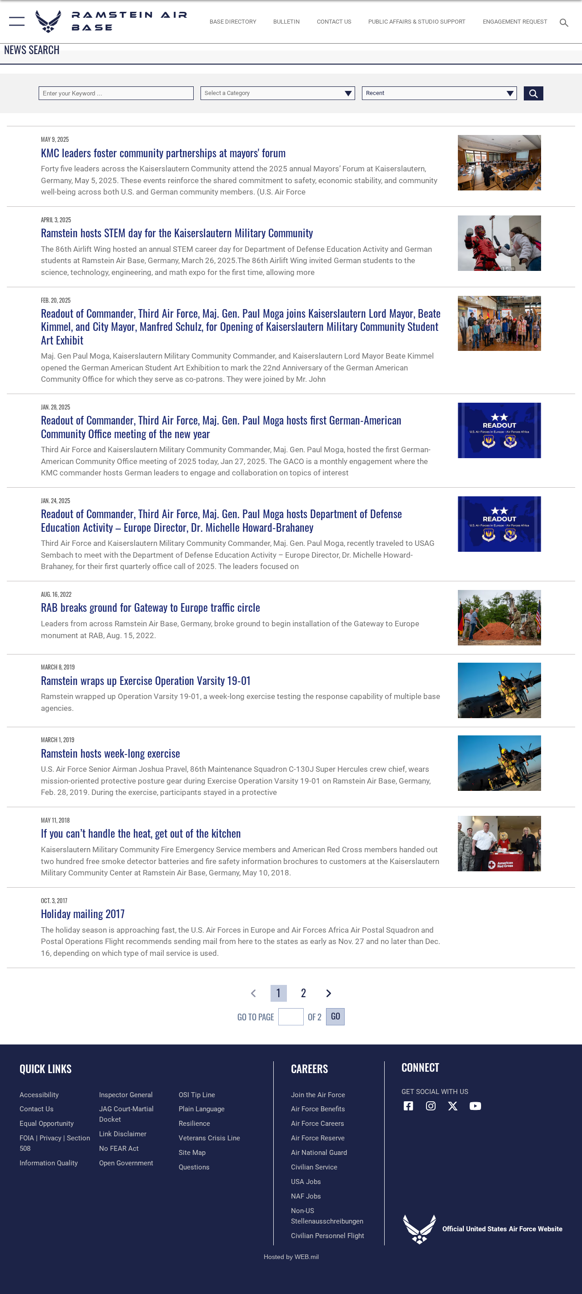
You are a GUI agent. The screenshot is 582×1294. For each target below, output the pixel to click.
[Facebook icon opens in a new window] (408, 1106)
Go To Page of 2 (279, 1016)
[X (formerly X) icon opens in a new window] (453, 1106)
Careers (309, 1068)
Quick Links (45, 1068)
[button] (15, 21)
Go (335, 1015)
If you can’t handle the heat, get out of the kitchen (141, 832)
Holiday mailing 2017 (83, 913)
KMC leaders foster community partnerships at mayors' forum (163, 152)
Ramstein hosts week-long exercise (110, 752)
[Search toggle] (565, 21)
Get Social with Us (434, 1092)
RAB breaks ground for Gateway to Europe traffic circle (150, 607)
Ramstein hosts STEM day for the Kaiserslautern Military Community (177, 232)
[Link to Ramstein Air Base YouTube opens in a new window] (475, 1106)
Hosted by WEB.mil (291, 1256)
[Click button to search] (533, 93)
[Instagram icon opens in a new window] (430, 1106)
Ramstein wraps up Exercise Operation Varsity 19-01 (146, 680)
